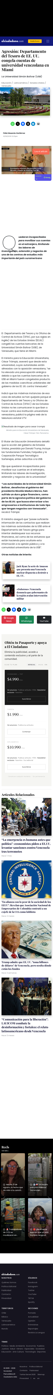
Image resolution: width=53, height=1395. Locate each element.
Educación (6, 83)
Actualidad (33, 1316)
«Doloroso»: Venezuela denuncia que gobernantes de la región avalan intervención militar (32, 594)
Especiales (29, 1348)
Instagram (33, 1286)
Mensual (31, 665)
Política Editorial (9, 1286)
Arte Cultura (18, 1351)
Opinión (31, 1320)
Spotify (31, 1302)
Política (5, 1346)
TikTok (31, 1298)
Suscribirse (26, 699)
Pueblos (40, 1346)
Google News (10, 619)
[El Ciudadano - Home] (12, 41)
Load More (26, 1257)
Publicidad (6, 1290)
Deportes (41, 1351)
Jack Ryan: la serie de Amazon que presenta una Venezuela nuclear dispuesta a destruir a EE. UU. (32, 571)
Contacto (6, 1294)
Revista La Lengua (36, 1332)
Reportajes (33, 1328)
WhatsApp (26, 621)
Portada (32, 1313)
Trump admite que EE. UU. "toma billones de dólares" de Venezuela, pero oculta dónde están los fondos (26, 965)
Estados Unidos (37, 83)
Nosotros (23, 1366)
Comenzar (26, 732)
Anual (42, 665)
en (38, 1378)
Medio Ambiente (17, 1346)
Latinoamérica (20, 83)
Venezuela (6, 86)
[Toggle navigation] (47, 41)
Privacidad (6, 1298)
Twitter (31, 1290)
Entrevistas (33, 1324)
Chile (4, 1313)
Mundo (5, 1328)
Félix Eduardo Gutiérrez (14, 133)
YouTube (44, 621)
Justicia (5, 1348)
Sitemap (41, 1374)
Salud (12, 1348)
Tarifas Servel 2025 (28, 1374)
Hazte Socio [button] (34, 41)
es (34, 1378)
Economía (31, 1346)
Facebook (32, 1282)
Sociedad (40, 1348)
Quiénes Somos (9, 1282)
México (5, 1316)
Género (19, 1348)
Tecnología (30, 1351)
